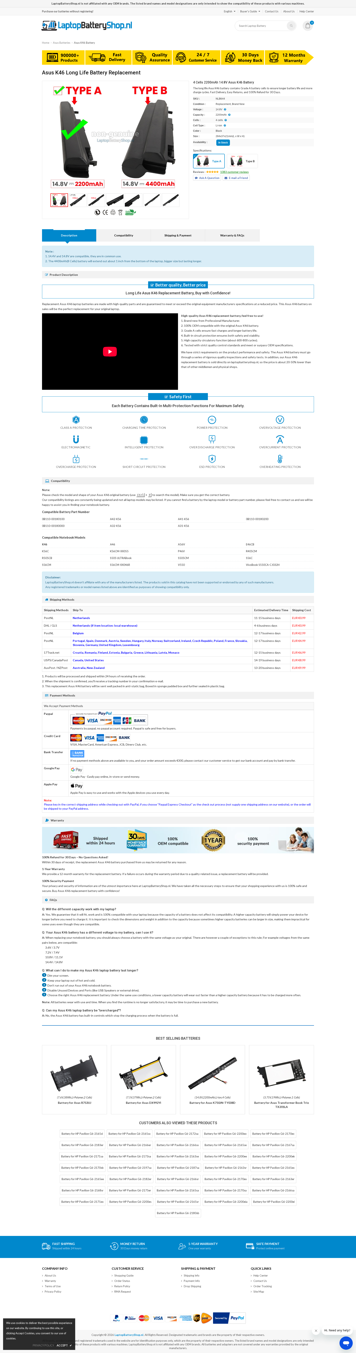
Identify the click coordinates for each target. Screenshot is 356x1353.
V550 (181, 564)
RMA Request (122, 1291)
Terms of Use (53, 1286)
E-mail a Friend (238, 178)
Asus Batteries (61, 42)
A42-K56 (115, 519)
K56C (45, 551)
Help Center (307, 11)
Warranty (50, 1281)
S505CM (183, 558)
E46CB (250, 544)
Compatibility (123, 235)
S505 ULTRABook (121, 558)
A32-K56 (115, 525)
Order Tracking (262, 1286)
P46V (181, 551)
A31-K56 (183, 525)
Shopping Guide (124, 1275)
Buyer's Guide (248, 11)
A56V (181, 544)
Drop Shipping (192, 1286)
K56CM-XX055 (119, 551)
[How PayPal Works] (229, 1318)
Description (69, 235)
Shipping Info (191, 1275)
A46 (112, 544)
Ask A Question (209, 178)
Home (45, 42)
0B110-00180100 (53, 519)
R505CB (47, 558)
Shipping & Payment (178, 235)
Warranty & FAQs (232, 235)
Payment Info (192, 1281)
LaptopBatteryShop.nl (129, 1335)
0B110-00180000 (53, 525)
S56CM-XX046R (120, 564)
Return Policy (122, 1286)
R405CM (251, 551)
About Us (289, 11)
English (228, 11)
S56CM (46, 564)
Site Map (258, 1291)
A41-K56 (183, 519)
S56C (249, 558)
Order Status (122, 1281)
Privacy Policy (53, 1291)
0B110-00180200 (257, 519)
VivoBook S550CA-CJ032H (263, 564)
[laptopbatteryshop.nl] (86, 30)
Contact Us (271, 11)
